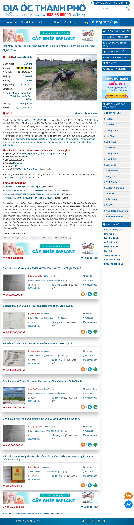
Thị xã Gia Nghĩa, (19, 96)
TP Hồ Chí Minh (52, 280)
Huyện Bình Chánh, (37, 280)
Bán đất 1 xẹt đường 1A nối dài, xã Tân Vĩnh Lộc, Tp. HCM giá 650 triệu (42, 268)
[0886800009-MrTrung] (90, 407)
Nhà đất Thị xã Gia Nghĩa (41, 238)
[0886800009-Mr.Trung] (90, 294)
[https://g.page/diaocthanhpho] (93, 521)
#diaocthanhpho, (58, 139)
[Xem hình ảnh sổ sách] (83, 294)
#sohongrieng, (41, 142)
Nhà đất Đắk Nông (63, 238)
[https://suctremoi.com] (104, 521)
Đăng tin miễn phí (106, 22)
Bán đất (28, 64)
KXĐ (29, 80)
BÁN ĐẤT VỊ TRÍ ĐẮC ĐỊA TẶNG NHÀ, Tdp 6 (22, 187)
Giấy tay (63, 280)
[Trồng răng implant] (116, 85)
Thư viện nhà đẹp (115, 57)
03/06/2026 (26, 85)
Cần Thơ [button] (110, 205)
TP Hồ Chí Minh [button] (113, 113)
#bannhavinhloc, (26, 142)
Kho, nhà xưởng (112, 260)
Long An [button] (109, 194)
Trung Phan (26, 103)
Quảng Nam (48, 318)
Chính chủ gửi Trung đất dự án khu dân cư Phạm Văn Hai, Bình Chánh (42, 381)
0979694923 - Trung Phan (25, 169)
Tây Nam (59, 398)
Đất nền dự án (91, 389)
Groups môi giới (115, 52)
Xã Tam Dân (46, 314)
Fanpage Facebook (116, 37)
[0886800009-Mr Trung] (90, 485)
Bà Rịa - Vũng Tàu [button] (114, 188)
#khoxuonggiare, (56, 142)
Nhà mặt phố (110, 242)
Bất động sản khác (113, 264)
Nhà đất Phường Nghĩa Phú (15, 238)
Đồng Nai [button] (110, 176)
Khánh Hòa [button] (111, 159)
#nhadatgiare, (43, 139)
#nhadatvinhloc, (88, 139)
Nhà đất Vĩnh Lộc (64, 22)
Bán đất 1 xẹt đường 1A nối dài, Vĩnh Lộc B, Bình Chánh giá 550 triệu (41, 418)
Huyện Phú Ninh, (36, 318)
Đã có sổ (27, 76)
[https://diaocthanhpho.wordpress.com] (98, 521)
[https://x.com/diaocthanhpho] (83, 521)
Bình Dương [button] (111, 171)
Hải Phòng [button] (110, 136)
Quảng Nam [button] (111, 130)
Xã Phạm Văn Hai (47, 389)
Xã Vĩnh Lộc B (49, 276)
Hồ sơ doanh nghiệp (117, 31)
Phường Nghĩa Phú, (22, 93)
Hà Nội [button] (109, 119)
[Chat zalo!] (128, 498)
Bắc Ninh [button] (110, 148)
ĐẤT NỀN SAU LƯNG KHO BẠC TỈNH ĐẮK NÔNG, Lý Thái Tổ (28, 198)
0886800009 (91, 285)
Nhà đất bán (28, 22)
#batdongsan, (70, 142)
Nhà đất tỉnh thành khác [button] (117, 211)
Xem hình (92, 113)
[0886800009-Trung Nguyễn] (90, 331)
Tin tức (82, 22)
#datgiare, (21, 139)
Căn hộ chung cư (113, 230)
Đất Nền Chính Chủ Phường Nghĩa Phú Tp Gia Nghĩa (26, 513)
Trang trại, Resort (112, 255)
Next (19, 57)
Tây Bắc (58, 322)
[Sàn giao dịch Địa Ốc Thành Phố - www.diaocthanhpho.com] (44, 9)
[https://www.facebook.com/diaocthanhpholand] (88, 521)
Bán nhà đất (112, 224)
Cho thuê (44, 22)
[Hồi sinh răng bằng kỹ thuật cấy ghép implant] (50, 35)
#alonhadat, (8, 145)
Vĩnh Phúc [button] (110, 142)
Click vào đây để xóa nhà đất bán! (24, 178)
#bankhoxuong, (10, 142)
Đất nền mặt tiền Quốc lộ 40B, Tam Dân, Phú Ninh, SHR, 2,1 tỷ (37, 343)
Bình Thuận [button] (111, 182)
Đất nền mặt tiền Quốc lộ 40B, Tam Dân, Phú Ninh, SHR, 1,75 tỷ (38, 306)
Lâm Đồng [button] (110, 165)
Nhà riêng (109, 234)
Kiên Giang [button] (111, 199)
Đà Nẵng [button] (110, 125)
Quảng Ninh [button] (111, 153)
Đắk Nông (61, 153)
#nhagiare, (31, 139)
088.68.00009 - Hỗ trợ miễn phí (111, 3)
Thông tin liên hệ (115, 69)
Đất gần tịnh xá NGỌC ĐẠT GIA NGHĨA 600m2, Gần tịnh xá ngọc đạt (31, 194)
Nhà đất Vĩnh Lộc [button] (114, 217)
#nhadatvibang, (73, 139)
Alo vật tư (111, 63)
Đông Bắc (59, 285)
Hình (29, 57)
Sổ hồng (64, 318)
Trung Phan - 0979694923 (32, 120)
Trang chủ (11, 22)
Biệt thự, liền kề (112, 238)
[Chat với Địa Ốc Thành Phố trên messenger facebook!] (128, 507)
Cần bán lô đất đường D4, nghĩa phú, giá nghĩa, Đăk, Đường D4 (30, 190)
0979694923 (25, 108)
